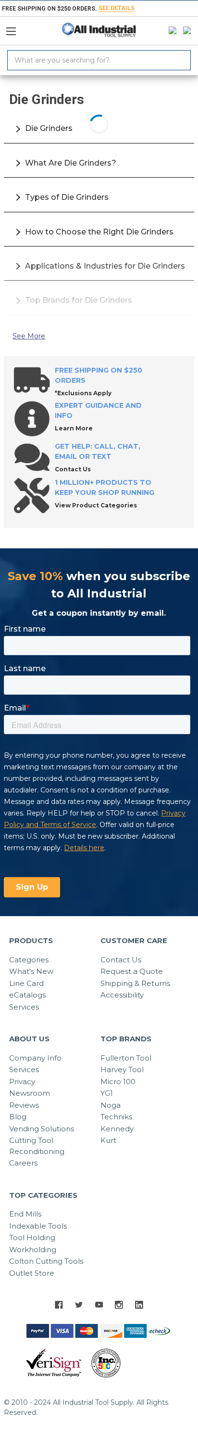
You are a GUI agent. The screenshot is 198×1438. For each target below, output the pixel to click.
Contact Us (120, 959)
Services (24, 1006)
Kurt (108, 1140)
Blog (17, 1116)
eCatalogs (27, 994)
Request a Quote (131, 971)
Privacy (22, 1081)
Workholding (32, 1249)
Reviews (24, 1105)
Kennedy (117, 1128)
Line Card (26, 983)
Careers (23, 1162)
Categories (29, 959)
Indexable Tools (38, 1226)
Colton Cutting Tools (46, 1261)
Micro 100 (118, 1081)
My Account (170, 30)
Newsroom (29, 1093)
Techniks (116, 1116)
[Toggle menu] (15, 29)
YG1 (106, 1093)
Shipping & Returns (135, 983)
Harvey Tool (122, 1069)
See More (28, 336)
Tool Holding (32, 1237)
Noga (110, 1105)
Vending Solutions (41, 1128)
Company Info (35, 1057)
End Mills (25, 1213)
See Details (117, 8)
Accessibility (122, 994)
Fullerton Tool (125, 1057)
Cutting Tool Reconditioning (36, 1146)
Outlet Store (31, 1273)
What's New (31, 971)
